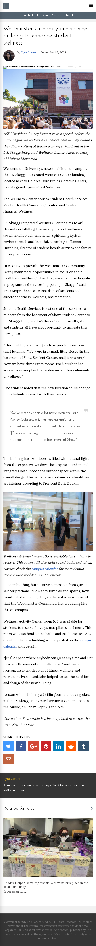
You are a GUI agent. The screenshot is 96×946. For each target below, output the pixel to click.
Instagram (43, 15)
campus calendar (44, 569)
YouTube (57, 15)
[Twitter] (8, 746)
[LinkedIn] (58, 746)
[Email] (8, 759)
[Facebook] (21, 746)
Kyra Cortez (28, 52)
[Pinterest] (46, 746)
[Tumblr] (83, 746)
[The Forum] (6, 8)
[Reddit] (71, 746)
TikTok (69, 15)
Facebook (28, 15)
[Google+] (33, 746)
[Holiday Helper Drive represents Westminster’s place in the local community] (48, 876)
